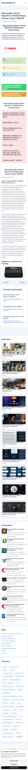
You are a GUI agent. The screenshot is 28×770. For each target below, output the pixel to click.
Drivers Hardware (15, 679)
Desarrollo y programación (8, 638)
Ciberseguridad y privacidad (9, 648)
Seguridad (11, 309)
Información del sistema (18, 699)
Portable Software (8, 722)
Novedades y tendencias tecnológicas (11, 633)
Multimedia (20, 706)
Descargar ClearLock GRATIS (12, 306)
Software (13, 299)
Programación (19, 722)
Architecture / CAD (7, 673)
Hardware (19, 689)
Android (4, 653)
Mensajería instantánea (8, 706)
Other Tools (14, 713)
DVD (4, 683)
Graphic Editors (19, 686)
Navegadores (6, 710)
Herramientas (6, 693)
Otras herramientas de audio (10, 716)
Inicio (14, 748)
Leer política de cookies (6, 757)
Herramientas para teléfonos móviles (12, 696)
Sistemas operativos (7, 646)
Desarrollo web (20, 676)
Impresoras (6, 699)
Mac (12, 322)
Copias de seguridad (8, 676)
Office (21, 710)
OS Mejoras (5, 713)
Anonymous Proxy (14, 666)
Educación (10, 683)
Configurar (14, 764)
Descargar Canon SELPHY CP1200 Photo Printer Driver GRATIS (11, 87)
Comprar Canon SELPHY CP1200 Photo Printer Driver (11, 94)
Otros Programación (7, 719)
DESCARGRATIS (8, 3)
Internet (5, 703)
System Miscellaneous (8, 733)
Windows (18, 299)
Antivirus (5, 670)
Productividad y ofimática (8, 641)
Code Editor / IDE (19, 673)
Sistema (5, 729)
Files (17, 683)
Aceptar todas (14, 767)
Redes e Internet (6, 643)
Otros (20, 716)
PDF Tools (17, 719)
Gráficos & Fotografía (8, 321)
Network (14, 710)
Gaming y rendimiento (7, 636)
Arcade (5, 299)
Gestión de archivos (8, 686)
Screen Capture (6, 726)
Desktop (5, 679)
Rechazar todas (14, 760)
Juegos (9, 299)
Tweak (18, 733)
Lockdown (5, 309)
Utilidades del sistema (8, 736)
